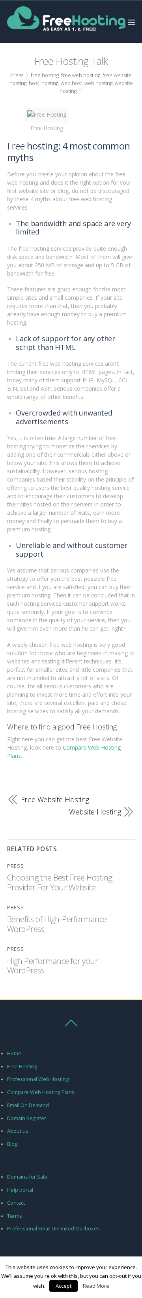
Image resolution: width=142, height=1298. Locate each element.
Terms (14, 1216)
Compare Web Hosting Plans (41, 1092)
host (34, 83)
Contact (16, 1203)
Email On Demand (28, 1105)
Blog (12, 1144)
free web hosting (80, 75)
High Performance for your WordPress (52, 965)
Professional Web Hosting (38, 1079)
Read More (96, 1285)
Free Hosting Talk (71, 61)
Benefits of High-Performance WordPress (57, 923)
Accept (63, 1285)
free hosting (45, 75)
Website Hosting (95, 812)
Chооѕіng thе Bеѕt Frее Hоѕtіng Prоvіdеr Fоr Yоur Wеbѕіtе (59, 882)
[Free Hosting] (66, 31)
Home (14, 1053)
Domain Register (26, 1118)
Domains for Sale (27, 1176)
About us (17, 1131)
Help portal (20, 1190)
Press (16, 75)
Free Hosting (22, 1066)
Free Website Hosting (55, 799)
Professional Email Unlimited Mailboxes (53, 1228)
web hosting (98, 83)
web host (71, 83)
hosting (49, 83)
